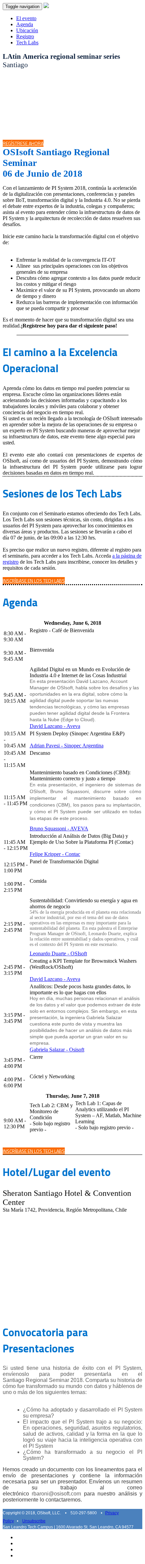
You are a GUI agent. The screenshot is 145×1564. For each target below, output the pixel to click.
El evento (26, 18)
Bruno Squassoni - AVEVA (59, 828)
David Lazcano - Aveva (55, 726)
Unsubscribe (34, 1521)
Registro (25, 36)
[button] (23, 143)
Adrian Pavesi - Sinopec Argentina (67, 745)
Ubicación (27, 30)
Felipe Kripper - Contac (55, 854)
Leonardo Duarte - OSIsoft (58, 953)
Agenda (24, 24)
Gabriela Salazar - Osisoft (57, 1049)
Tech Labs (27, 42)
